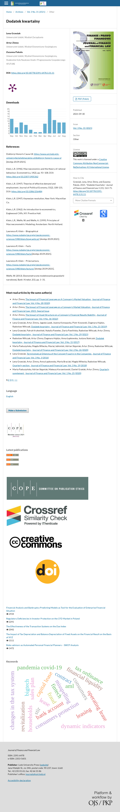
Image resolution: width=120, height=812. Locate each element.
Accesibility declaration (19, 780)
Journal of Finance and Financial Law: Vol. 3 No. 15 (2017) (52, 342)
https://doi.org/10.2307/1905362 (22, 176)
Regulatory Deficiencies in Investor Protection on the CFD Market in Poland (43, 618)
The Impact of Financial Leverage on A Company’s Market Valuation (58, 299)
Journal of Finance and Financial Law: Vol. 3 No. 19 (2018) (59, 365)
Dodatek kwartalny (40, 326)
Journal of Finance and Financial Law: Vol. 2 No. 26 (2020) (60, 350)
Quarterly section (21, 365)
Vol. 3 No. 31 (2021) (36, 12)
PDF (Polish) (83, 99)
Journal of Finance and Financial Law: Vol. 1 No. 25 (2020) (53, 373)
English (9, 396)
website (44, 764)
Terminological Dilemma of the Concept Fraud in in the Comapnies (59, 353)
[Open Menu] (6, 3)
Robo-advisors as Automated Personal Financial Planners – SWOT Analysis (42, 645)
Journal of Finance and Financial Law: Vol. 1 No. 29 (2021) (60, 334)
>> (16, 380)
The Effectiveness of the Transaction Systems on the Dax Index (36, 626)
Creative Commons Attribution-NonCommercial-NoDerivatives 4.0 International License (91, 163)
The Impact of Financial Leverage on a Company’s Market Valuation (58, 307)
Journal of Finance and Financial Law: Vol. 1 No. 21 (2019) (79, 326)
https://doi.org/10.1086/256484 (26, 191)
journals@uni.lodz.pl (35, 774)
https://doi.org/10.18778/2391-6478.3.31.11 (32, 72)
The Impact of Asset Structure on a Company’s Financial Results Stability (60, 315)
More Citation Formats (85, 200)
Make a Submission (17, 410)
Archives (19, 12)
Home (9, 12)
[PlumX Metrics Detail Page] (12, 87)
